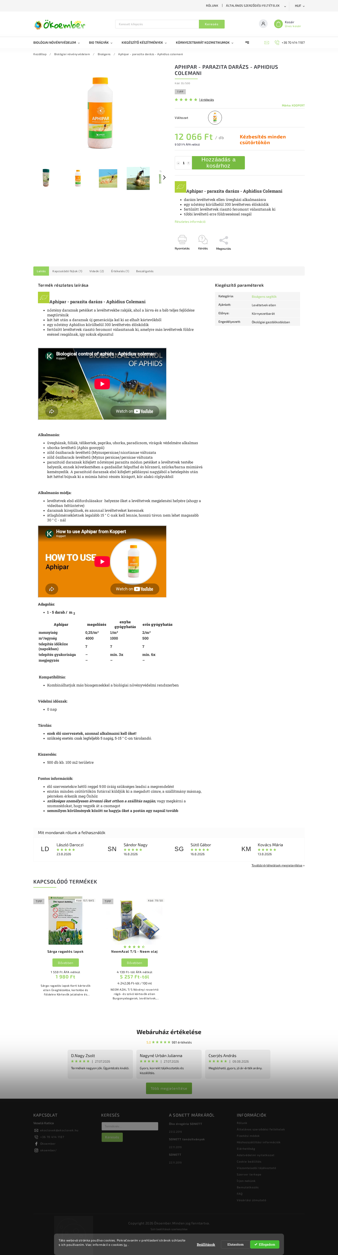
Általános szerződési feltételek (253, 5)
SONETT (175, 1154)
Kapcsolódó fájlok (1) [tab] (67, 271)
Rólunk (212, 5)
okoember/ (48, 1150)
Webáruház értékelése (169, 1031)
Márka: (293, 105)
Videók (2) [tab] (96, 271)
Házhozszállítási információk (259, 1142)
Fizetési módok (248, 1136)
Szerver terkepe (249, 1174)
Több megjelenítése (169, 1088)
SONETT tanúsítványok (187, 1139)
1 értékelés (206, 99)
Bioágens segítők (264, 296)
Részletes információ (190, 221)
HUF (298, 6)
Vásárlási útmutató (251, 1200)
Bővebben (65, 963)
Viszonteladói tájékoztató (256, 1168)
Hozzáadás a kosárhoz (218, 162)
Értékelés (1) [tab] (120, 271)
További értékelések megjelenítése (277, 865)
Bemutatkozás (248, 1187)
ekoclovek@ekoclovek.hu (59, 1130)
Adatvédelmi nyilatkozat (256, 1155)
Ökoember (48, 1143)
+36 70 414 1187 (52, 1137)
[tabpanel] (65, 948)
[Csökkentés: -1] (178, 163)
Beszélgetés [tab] (145, 271)
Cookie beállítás (249, 1161)
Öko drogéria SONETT (185, 1124)
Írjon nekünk (246, 1181)
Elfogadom (267, 1244)
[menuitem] (58, 42)
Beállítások (206, 1244)
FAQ (240, 1193)
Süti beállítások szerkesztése (169, 1229)
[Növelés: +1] (188, 163)
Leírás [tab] (41, 271)
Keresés (211, 24)
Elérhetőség (246, 1148)
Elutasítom (235, 1244)
